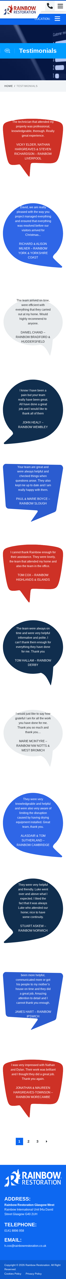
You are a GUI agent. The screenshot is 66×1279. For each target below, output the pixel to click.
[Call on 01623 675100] (50, 6)
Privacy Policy (34, 1273)
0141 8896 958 (14, 1230)
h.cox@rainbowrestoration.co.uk (25, 1245)
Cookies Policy (12, 1273)
